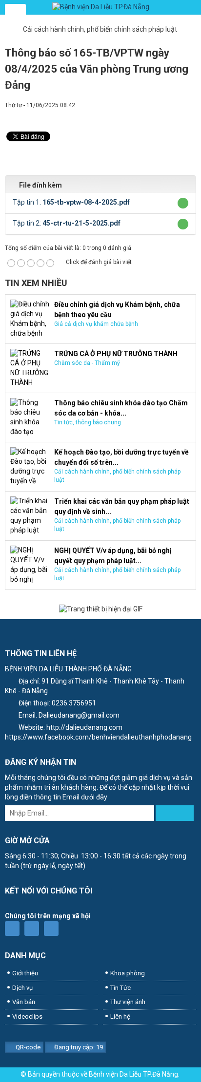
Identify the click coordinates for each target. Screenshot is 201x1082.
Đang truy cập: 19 (78, 1047)
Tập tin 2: (67, 223)
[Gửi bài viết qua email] (156, 114)
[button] (183, 203)
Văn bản (23, 1002)
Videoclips (27, 1016)
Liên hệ (120, 1016)
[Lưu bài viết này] (189, 114)
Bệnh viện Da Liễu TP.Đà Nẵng (133, 1074)
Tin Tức (120, 987)
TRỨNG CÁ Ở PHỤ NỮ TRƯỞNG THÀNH (116, 354)
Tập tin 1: (71, 202)
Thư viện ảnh (127, 1002)
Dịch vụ (22, 987)
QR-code (27, 1047)
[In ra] (173, 114)
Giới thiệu (25, 973)
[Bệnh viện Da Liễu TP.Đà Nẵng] (100, 7)
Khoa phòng (127, 973)
